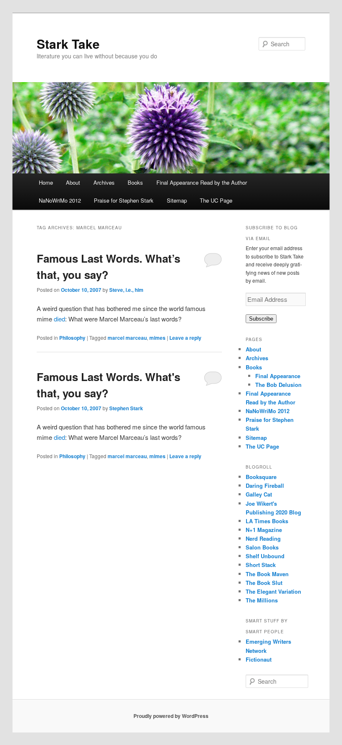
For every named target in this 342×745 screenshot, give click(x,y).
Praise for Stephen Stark (123, 200)
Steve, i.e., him (126, 289)
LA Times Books (267, 521)
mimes (157, 337)
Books (135, 182)
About (73, 182)
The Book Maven (267, 574)
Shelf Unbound (265, 556)
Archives (104, 182)
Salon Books (262, 547)
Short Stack (261, 565)
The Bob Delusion (278, 385)
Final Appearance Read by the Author (201, 182)
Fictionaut (259, 659)
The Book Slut (264, 583)
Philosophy (72, 337)
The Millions (262, 600)
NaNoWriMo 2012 (60, 200)
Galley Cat (259, 494)
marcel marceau (127, 337)
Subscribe (261, 319)
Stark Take (68, 44)
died (59, 318)
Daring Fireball (265, 485)
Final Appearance (277, 376)
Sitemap (177, 200)
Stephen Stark (126, 408)
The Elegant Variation (273, 591)
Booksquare (261, 477)
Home (46, 182)
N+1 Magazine (264, 530)
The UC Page (216, 200)
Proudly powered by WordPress (171, 716)
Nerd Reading (263, 538)
